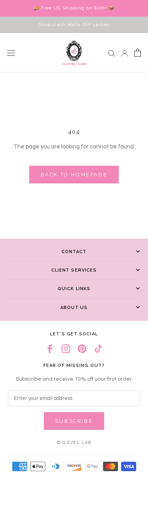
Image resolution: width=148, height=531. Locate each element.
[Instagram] (66, 349)
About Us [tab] (74, 307)
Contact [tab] (74, 251)
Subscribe (74, 421)
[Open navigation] (11, 53)
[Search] (111, 53)
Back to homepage (74, 175)
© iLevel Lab (74, 442)
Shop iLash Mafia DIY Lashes (74, 24)
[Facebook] (49, 349)
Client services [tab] (74, 270)
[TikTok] (98, 349)
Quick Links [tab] (74, 288)
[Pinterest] (82, 349)
